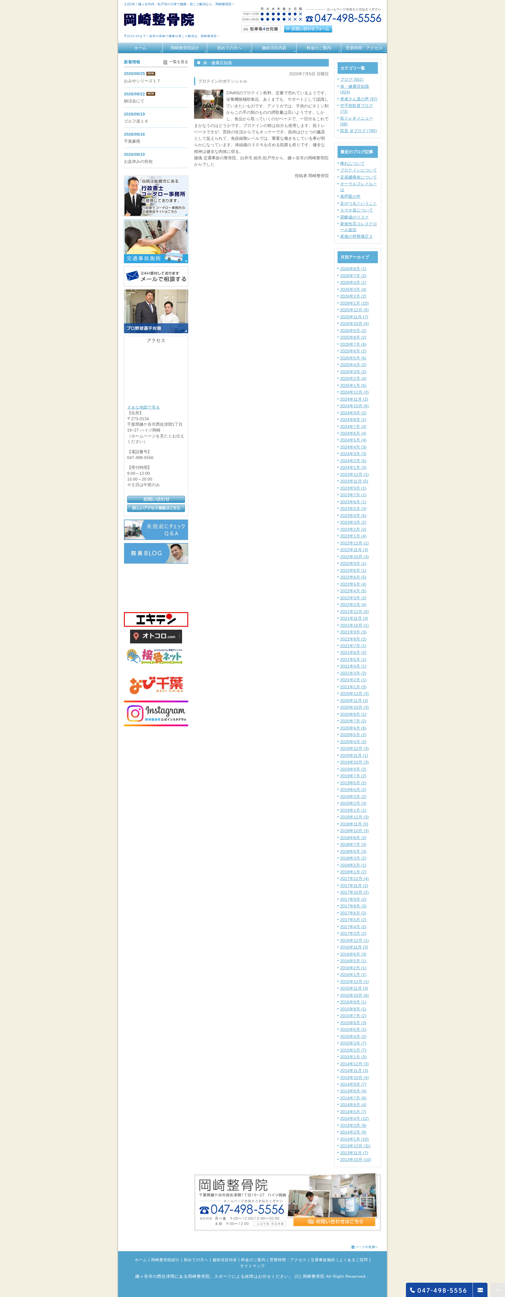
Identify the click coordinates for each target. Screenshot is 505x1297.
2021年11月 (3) (354, 618)
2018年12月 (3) (354, 817)
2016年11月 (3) (354, 947)
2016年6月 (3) (353, 954)
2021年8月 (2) (353, 639)
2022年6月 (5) (353, 577)
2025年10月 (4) (354, 323)
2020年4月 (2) (353, 741)
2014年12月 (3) (354, 1064)
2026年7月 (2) (353, 275)
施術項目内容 (274, 48)
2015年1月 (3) (353, 1057)
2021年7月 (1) (353, 645)
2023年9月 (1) (353, 488)
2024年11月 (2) (354, 399)
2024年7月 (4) (353, 426)
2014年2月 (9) (353, 1132)
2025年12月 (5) (354, 310)
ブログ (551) (352, 79)
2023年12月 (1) (354, 474)
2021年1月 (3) (353, 687)
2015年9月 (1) (353, 1002)
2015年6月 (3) (353, 1022)
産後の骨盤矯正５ (356, 236)
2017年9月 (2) (353, 899)
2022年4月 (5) (353, 591)
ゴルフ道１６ (136, 121)
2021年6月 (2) (353, 652)
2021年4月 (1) (353, 666)
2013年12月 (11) (355, 1146)
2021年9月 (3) (353, 632)
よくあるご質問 (353, 1260)
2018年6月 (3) (353, 851)
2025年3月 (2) (353, 371)
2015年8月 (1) (353, 1009)
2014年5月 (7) (353, 1111)
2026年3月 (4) (353, 289)
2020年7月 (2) (353, 721)
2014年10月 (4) (354, 1077)
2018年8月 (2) (353, 837)
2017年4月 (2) (353, 926)
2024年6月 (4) (353, 433)
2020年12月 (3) (354, 693)
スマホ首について (356, 210)
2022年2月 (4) (353, 604)
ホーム (140, 48)
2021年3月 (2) (353, 673)
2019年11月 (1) (354, 755)
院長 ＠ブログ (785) (358, 130)
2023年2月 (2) (353, 529)
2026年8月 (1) (353, 268)
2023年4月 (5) (353, 515)
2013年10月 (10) (355, 1159)
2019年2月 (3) (353, 803)
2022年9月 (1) (353, 563)
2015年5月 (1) (353, 1029)
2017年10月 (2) (354, 892)
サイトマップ (252, 1266)
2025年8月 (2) (353, 337)
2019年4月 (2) (353, 789)
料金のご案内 (319, 48)
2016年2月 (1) (353, 968)
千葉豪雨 (132, 141)
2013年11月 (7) (354, 1153)
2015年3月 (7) (353, 1043)
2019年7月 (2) (353, 776)
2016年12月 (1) (354, 940)
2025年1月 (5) (353, 385)
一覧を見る (178, 62)
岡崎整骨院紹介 (185, 48)
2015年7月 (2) (353, 1015)
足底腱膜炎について (358, 177)
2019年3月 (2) (353, 796)
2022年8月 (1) (353, 570)
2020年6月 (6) (353, 728)
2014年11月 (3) (354, 1070)
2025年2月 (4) (353, 378)
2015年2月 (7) (353, 1050)
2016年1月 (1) (353, 974)
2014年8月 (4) (353, 1091)
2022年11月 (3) (354, 549)
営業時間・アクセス (364, 48)
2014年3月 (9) (353, 1125)
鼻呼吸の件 (350, 196)
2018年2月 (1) (353, 865)
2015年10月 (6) (354, 995)
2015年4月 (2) (353, 1036)
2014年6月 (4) (353, 1104)
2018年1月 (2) (353, 872)
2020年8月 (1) (353, 714)
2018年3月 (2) (353, 858)
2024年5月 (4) (353, 440)
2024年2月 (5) (353, 460)
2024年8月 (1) (353, 419)
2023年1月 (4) (353, 536)
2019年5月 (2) (353, 783)
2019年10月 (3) (354, 762)
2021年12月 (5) (354, 611)
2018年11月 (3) (354, 824)
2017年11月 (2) (354, 885)
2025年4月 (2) (353, 364)
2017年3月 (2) (353, 933)
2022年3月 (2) (353, 598)
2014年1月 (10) (354, 1139)
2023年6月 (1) (353, 502)
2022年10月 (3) (354, 556)
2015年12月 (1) (354, 981)
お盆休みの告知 (138, 161)
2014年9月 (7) (353, 1084)
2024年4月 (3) (353, 447)
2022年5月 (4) (353, 584)
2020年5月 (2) (353, 734)
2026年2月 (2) (353, 296)
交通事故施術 (323, 1260)
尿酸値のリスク (354, 217)
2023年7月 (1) (353, 495)
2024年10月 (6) (354, 406)
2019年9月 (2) (353, 769)
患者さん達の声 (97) (359, 99)
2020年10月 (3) (354, 707)
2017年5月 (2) (353, 919)
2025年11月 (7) (354, 317)
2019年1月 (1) (353, 810)
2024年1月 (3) (353, 467)
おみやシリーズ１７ (142, 80)
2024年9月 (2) (353, 413)
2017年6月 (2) (353, 913)
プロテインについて (358, 170)
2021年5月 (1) (353, 659)
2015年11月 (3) (354, 988)
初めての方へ (229, 48)
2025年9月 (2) (353, 330)
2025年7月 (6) (353, 344)
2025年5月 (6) (353, 358)
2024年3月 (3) (353, 453)
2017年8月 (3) (353, 906)
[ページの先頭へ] (365, 1245)
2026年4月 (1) (353, 282)
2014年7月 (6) (353, 1098)
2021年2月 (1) (353, 680)
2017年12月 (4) (354, 878)
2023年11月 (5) (354, 481)
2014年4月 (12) (354, 1118)
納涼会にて (134, 101)
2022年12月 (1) (354, 543)
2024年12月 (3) (354, 392)
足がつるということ (358, 203)
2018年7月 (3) (353, 844)
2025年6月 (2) (353, 351)
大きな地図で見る (143, 407)
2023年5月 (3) (353, 508)
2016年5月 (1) (353, 961)
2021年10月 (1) (354, 625)
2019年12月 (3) (354, 748)
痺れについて (352, 163)
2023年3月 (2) (353, 522)
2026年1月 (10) (354, 303)
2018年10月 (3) (354, 830)
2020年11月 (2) (354, 700)
